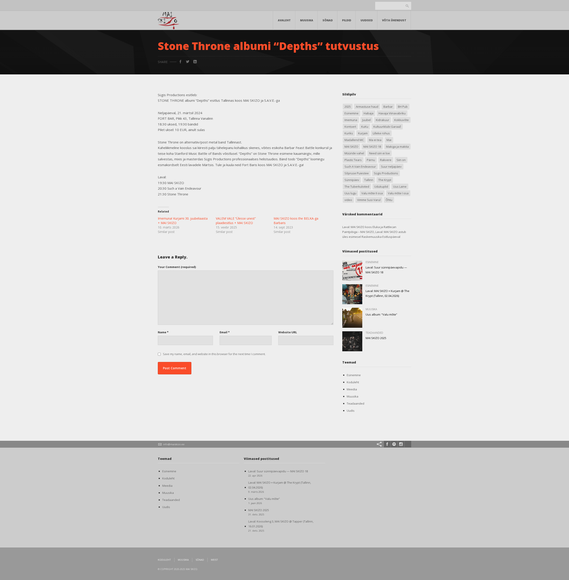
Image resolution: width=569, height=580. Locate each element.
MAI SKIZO (351, 147)
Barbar (388, 107)
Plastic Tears (353, 160)
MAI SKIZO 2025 (376, 338)
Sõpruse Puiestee (357, 173)
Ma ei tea (375, 140)
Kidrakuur (382, 120)
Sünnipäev (352, 180)
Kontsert (350, 127)
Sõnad (328, 20)
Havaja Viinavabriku (392, 113)
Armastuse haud (367, 107)
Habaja (368, 113)
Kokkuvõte (401, 120)
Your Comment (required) (177, 267)
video (348, 200)
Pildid (346, 20)
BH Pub (403, 107)
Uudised (367, 20)
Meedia (352, 389)
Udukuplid (381, 187)
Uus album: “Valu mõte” (381, 314)
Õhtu (389, 200)
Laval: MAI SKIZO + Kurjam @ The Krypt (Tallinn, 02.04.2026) (279, 485)
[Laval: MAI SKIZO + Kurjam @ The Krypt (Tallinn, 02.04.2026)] (352, 294)
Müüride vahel (354, 153)
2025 (348, 107)
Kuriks (349, 133)
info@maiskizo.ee (173, 444)
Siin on (401, 160)
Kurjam (363, 133)
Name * (163, 332)
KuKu (364, 127)
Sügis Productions (386, 173)
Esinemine (352, 113)
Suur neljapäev (391, 167)
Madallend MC (354, 140)
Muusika (306, 20)
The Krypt (384, 180)
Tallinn (368, 180)
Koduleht (353, 382)
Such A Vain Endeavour (360, 167)
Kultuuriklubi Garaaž (387, 127)
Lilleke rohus (381, 133)
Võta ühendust (394, 20)
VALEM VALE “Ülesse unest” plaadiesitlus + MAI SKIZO (236, 220)
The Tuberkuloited (357, 187)
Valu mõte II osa (372, 193)
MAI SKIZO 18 (372, 147)
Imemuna (351, 120)
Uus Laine (400, 187)
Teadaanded (355, 403)
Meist (214, 559)
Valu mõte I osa (398, 193)
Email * (225, 332)
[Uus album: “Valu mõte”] (352, 318)
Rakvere (385, 160)
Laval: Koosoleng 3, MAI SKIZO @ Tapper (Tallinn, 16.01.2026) (280, 523)
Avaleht (284, 20)
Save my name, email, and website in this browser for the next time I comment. (214, 354)
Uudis (351, 411)
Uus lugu (350, 193)
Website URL (287, 332)
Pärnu (371, 160)
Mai (389, 140)
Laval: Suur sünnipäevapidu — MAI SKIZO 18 (278, 471)
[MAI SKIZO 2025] (352, 341)
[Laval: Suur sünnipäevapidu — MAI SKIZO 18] (352, 271)
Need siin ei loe (379, 153)
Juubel (366, 120)
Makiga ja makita (397, 147)
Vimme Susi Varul (369, 200)
